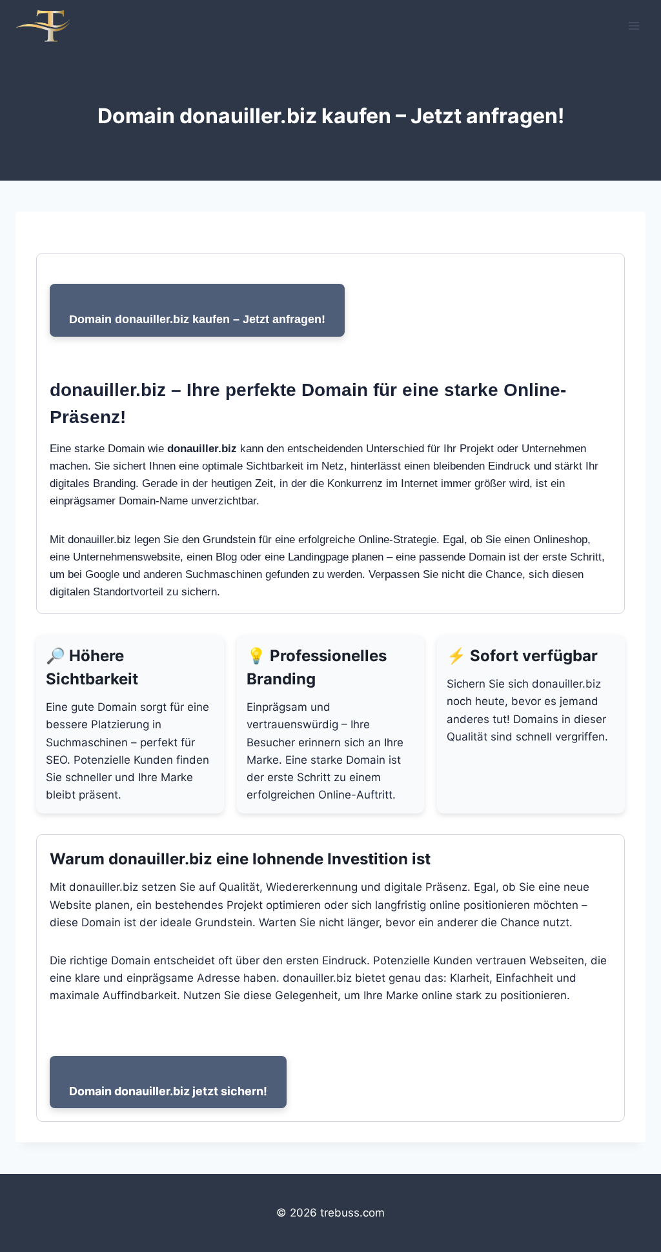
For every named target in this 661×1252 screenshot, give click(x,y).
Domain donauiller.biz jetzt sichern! (168, 1091)
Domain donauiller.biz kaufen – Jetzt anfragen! (197, 319)
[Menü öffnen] (634, 25)
